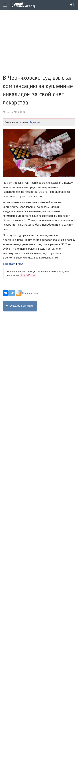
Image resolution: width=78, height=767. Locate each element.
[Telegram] (12, 293)
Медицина (34, 122)
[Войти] (71, 4)
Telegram (9, 264)
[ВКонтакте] (6, 293)
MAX (21, 264)
